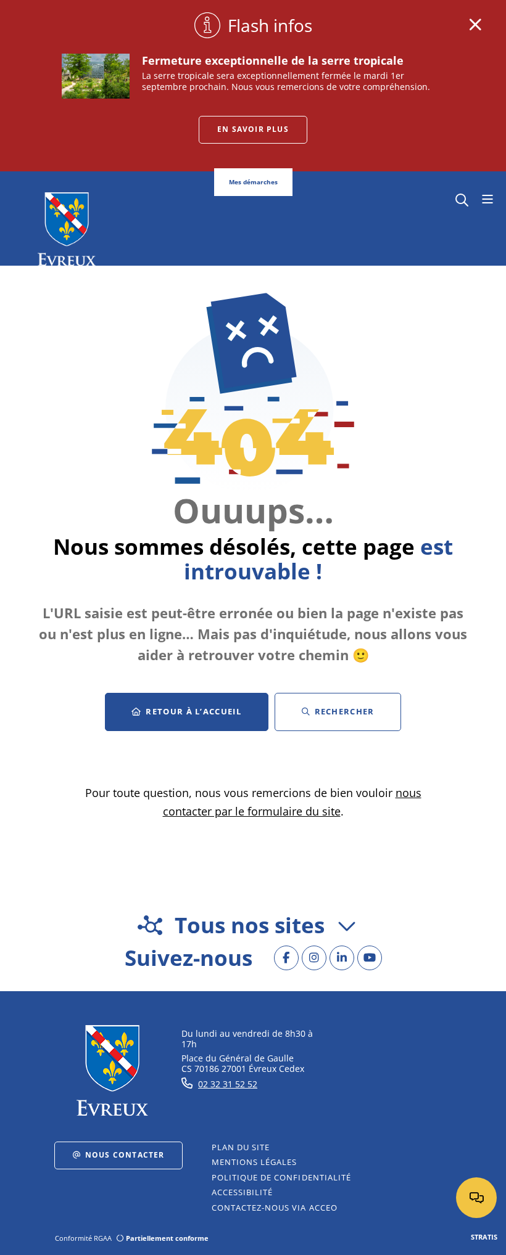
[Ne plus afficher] (475, 24)
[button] (461, 198)
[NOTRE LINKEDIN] (342, 958)
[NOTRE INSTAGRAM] (314, 958)
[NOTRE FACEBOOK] (286, 958)
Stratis (484, 1236)
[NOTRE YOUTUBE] (369, 958)
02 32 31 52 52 (227, 1084)
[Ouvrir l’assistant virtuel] (476, 1197)
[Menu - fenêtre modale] (487, 199)
